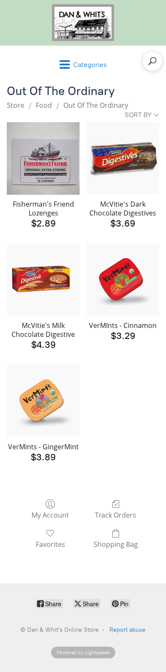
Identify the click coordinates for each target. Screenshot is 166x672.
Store (15, 105)
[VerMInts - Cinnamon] (122, 280)
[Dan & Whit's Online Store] (83, 22)
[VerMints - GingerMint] (43, 400)
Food (44, 105)
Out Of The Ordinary (95, 105)
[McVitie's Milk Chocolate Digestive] (43, 280)
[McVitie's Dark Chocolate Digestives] (122, 158)
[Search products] (152, 61)
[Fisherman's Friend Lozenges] (43, 158)
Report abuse (127, 629)
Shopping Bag (116, 544)
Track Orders (115, 514)
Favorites (50, 544)
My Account (50, 514)
